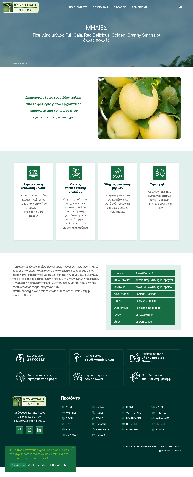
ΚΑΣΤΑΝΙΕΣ (101, 407)
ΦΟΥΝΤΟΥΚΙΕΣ (133, 412)
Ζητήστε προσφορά (42, 379)
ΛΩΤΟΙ (159, 407)
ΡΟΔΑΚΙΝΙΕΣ (102, 424)
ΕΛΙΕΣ (69, 429)
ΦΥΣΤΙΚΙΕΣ (71, 412)
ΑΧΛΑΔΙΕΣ (161, 429)
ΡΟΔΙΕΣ (99, 412)
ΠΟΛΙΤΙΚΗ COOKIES (171, 446)
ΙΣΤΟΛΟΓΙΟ (120, 7)
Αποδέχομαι (19, 465)
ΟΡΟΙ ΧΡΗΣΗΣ (129, 446)
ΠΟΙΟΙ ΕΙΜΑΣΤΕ (78, 7)
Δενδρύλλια (94, 379)
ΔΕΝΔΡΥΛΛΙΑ (100, 7)
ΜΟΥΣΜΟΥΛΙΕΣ (133, 418)
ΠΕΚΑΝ (69, 418)
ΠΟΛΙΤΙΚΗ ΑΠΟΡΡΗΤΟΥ (149, 446)
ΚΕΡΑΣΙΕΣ (130, 407)
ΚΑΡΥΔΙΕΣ (101, 435)
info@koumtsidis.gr (99, 359)
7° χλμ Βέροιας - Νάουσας (154, 359)
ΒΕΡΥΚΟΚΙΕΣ (132, 429)
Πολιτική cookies (60, 465)
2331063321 (36, 359)
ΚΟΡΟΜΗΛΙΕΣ (162, 418)
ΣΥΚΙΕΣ (99, 418)
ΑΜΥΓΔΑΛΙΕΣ (72, 435)
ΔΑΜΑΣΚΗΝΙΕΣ (103, 429)
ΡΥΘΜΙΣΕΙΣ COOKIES (171, 450)
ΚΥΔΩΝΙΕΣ (161, 412)
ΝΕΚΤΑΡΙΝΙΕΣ (132, 424)
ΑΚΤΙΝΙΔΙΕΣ (161, 424)
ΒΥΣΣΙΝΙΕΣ (71, 424)
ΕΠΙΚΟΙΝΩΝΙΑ (140, 7)
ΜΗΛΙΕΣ (70, 407)
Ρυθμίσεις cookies (38, 465)
